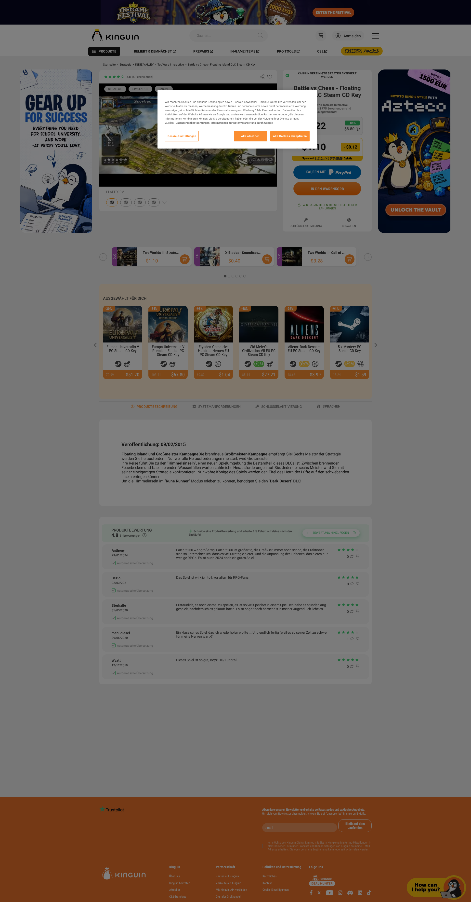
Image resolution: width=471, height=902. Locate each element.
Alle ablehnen (250, 136)
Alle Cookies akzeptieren (290, 136)
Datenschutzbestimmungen (192, 123)
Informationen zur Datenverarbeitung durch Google (242, 123)
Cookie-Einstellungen (182, 136)
